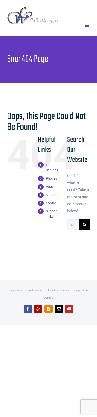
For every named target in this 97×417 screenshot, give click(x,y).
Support (52, 195)
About (50, 187)
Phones (51, 178)
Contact (52, 203)
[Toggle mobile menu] (87, 26)
